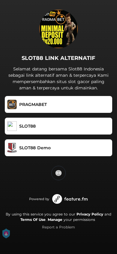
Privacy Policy (89, 214)
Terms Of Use (33, 219)
